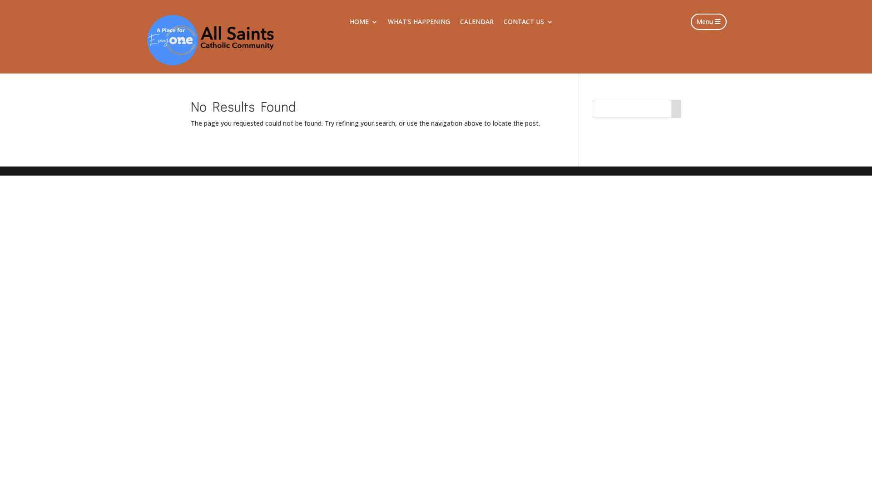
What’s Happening (419, 22)
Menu (704, 21)
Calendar (477, 22)
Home (359, 22)
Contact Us (524, 22)
